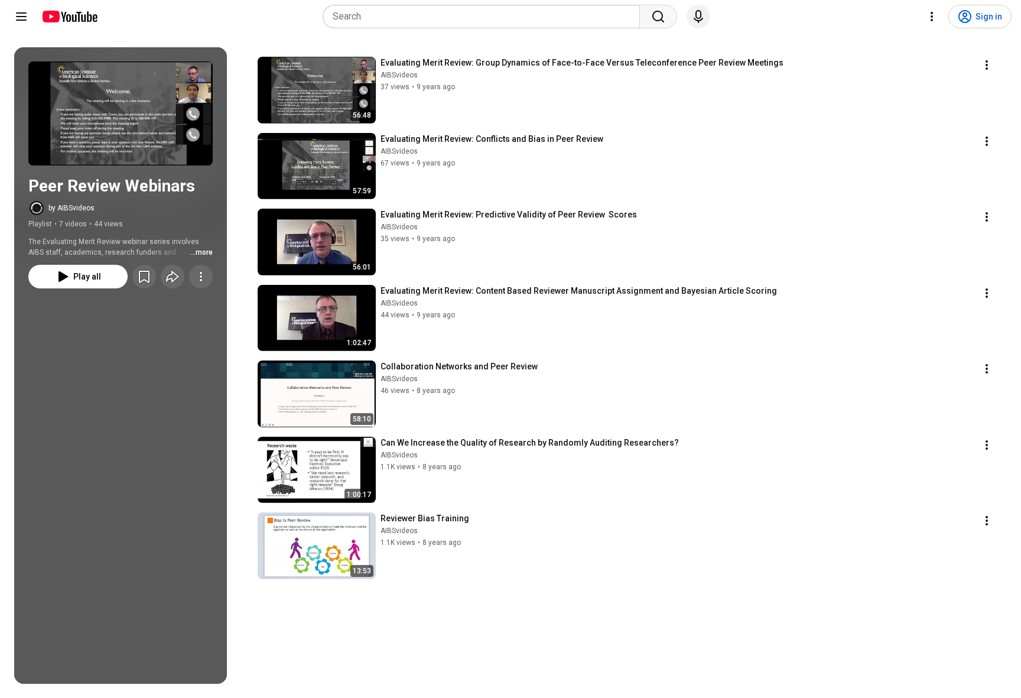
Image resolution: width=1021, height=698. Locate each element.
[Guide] (21, 16)
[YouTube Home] (69, 16)
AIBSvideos (399, 75)
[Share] (172, 276)
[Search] (658, 16)
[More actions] (201, 276)
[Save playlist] (144, 276)
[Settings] (932, 16)
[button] (120, 113)
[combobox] (485, 16)
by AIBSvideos (71, 208)
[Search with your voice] (698, 16)
